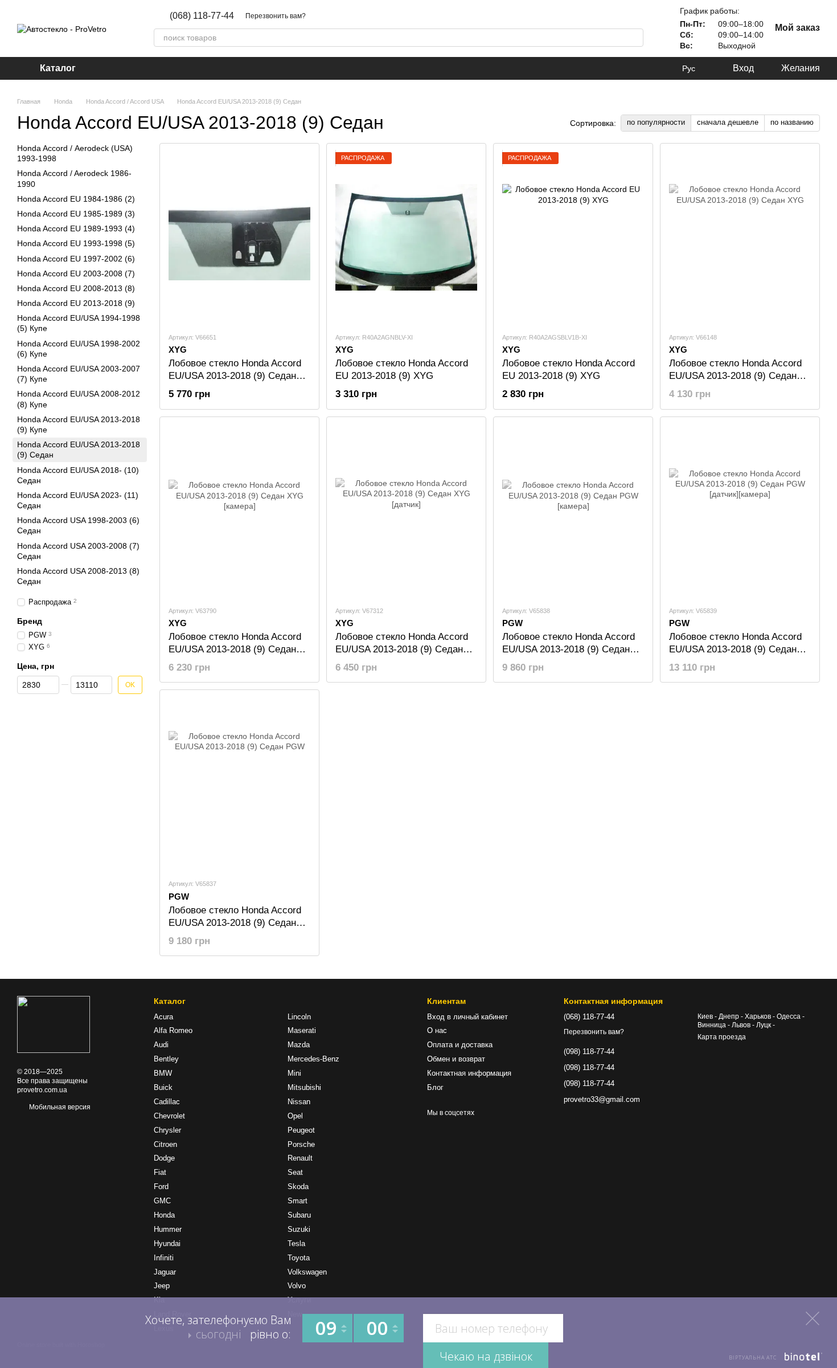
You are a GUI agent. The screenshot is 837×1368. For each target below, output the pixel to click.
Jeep (162, 1285)
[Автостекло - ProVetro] (53, 1024)
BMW (163, 1073)
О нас (437, 1030)
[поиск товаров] (634, 37)
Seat (295, 1172)
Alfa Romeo (173, 1030)
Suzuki (299, 1229)
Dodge (164, 1158)
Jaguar (165, 1272)
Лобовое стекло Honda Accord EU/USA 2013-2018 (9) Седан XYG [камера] (235, 649)
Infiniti (164, 1257)
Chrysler (167, 1130)
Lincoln (299, 1016)
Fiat (160, 1172)
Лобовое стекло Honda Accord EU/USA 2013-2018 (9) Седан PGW (235, 923)
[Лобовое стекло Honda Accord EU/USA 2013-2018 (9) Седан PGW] (239, 784)
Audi (161, 1044)
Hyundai (167, 1243)
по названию (792, 122)
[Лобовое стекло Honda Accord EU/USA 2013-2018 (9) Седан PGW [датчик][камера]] (740, 511)
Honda (164, 1215)
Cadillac (167, 1101)
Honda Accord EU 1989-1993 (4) (76, 228)
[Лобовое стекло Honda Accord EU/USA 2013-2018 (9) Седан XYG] (740, 237)
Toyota (299, 1257)
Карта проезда (722, 1037)
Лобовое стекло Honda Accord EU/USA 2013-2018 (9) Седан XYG (735, 376)
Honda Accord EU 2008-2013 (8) (76, 288)
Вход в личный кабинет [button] (467, 1016)
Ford (161, 1186)
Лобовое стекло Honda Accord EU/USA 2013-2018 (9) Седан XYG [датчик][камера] (235, 376)
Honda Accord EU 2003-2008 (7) (76, 272)
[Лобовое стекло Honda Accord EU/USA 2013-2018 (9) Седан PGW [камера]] (573, 511)
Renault (300, 1158)
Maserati (302, 1030)
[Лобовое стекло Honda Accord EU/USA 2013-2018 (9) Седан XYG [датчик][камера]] (239, 237)
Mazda (299, 1044)
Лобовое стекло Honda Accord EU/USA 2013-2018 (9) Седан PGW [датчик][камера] (735, 649)
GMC (162, 1201)
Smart (297, 1201)
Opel (295, 1116)
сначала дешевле (727, 122)
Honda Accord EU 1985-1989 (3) (76, 213)
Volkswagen (307, 1272)
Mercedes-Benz (313, 1059)
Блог (435, 1087)
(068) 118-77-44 (202, 16)
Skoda (298, 1186)
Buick (163, 1087)
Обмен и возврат (456, 1059)
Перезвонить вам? (275, 16)
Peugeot (301, 1130)
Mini (294, 1073)
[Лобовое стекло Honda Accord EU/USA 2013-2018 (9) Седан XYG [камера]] (239, 511)
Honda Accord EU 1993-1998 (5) (76, 243)
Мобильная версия (59, 1107)
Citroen (165, 1144)
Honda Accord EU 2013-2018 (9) (76, 303)
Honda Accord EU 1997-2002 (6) (76, 258)
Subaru (299, 1215)
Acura (163, 1016)
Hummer (168, 1229)
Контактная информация (469, 1073)
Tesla (296, 1243)
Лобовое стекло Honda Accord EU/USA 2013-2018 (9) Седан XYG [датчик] (401, 649)
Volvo (297, 1285)
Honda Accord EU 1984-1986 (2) (76, 198)
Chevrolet (169, 1116)
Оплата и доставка (460, 1044)
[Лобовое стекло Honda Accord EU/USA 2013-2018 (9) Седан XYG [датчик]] (406, 511)
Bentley (166, 1059)
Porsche (301, 1144)
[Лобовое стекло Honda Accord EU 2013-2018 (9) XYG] (406, 237)
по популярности (656, 122)
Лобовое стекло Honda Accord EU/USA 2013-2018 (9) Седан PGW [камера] (568, 649)
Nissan (299, 1101)
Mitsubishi (304, 1087)
